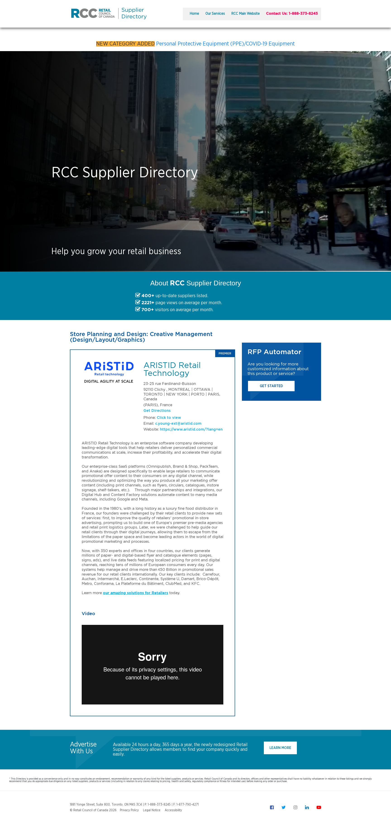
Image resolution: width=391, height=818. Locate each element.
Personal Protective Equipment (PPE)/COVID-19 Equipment (225, 44)
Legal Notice (151, 810)
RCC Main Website (245, 13)
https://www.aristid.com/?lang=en (191, 429)
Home (194, 13)
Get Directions (157, 410)
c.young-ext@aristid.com (178, 423)
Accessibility (173, 810)
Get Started (271, 386)
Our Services (215, 13)
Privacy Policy (129, 810)
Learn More (280, 748)
